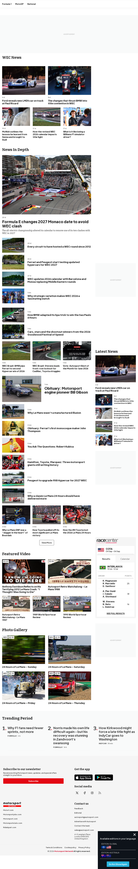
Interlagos (115, 566)
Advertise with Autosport (85, 821)
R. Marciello (109, 583)
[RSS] (99, 793)
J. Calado (107, 593)
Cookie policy (70, 847)
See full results (116, 613)
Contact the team (82, 826)
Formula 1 (6, 4)
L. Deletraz (108, 607)
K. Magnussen (110, 580)
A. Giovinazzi (109, 596)
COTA (109, 548)
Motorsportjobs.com (12, 814)
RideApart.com (9, 827)
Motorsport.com (10, 819)
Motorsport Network (63, 851)
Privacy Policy (84, 847)
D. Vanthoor (109, 586)
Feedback (78, 808)
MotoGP (19, 4)
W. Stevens (109, 601)
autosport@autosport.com (86, 817)
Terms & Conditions (54, 847)
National (31, 4)
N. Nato (107, 604)
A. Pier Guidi (109, 591)
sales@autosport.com (84, 830)
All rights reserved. (82, 851)
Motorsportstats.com (12, 823)
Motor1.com (8, 810)
